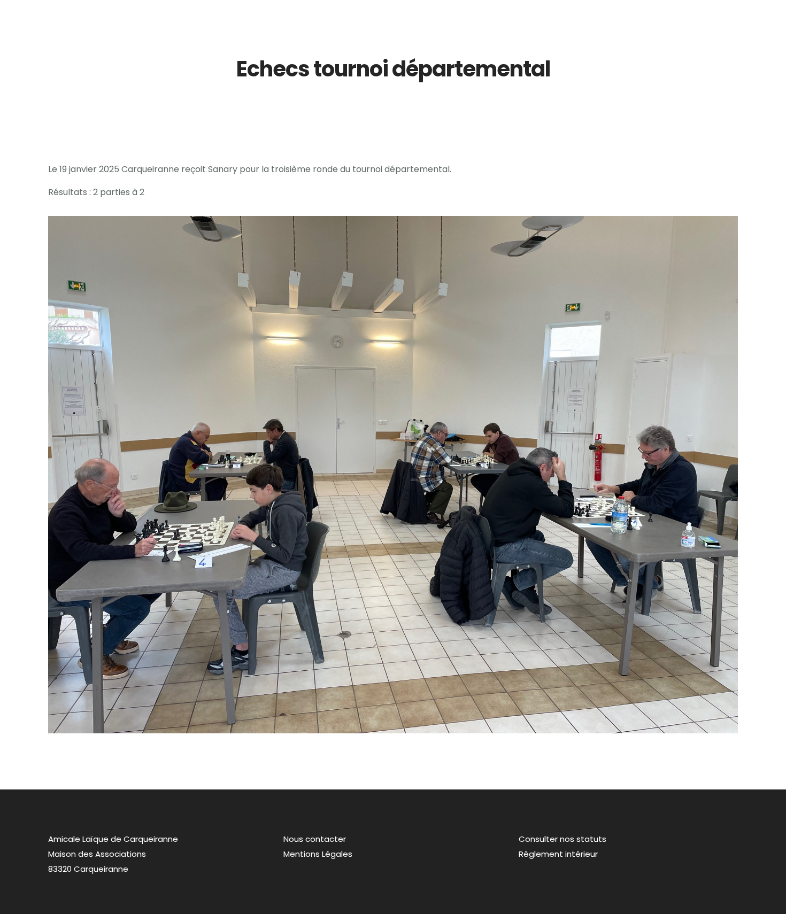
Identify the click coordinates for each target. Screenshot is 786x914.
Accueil (445, 15)
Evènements (649, 15)
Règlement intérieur (558, 853)
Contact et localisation (729, 15)
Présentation (499, 15)
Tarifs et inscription (574, 15)
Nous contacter (314, 839)
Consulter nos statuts (562, 839)
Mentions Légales (317, 853)
